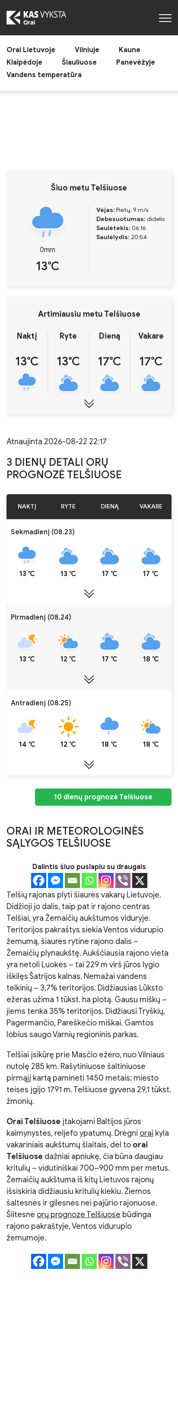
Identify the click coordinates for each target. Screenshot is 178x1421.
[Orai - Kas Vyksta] (36, 18)
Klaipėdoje (24, 63)
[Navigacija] (165, 17)
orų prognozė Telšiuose (79, 1214)
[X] (139, 880)
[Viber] (122, 880)
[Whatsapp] (89, 880)
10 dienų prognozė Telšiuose (103, 797)
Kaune (129, 50)
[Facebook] (38, 880)
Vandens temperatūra (44, 75)
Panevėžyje (135, 63)
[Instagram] (106, 880)
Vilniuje (87, 50)
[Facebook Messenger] (55, 880)
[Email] (72, 880)
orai (146, 1133)
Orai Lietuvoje (30, 50)
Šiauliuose (79, 63)
